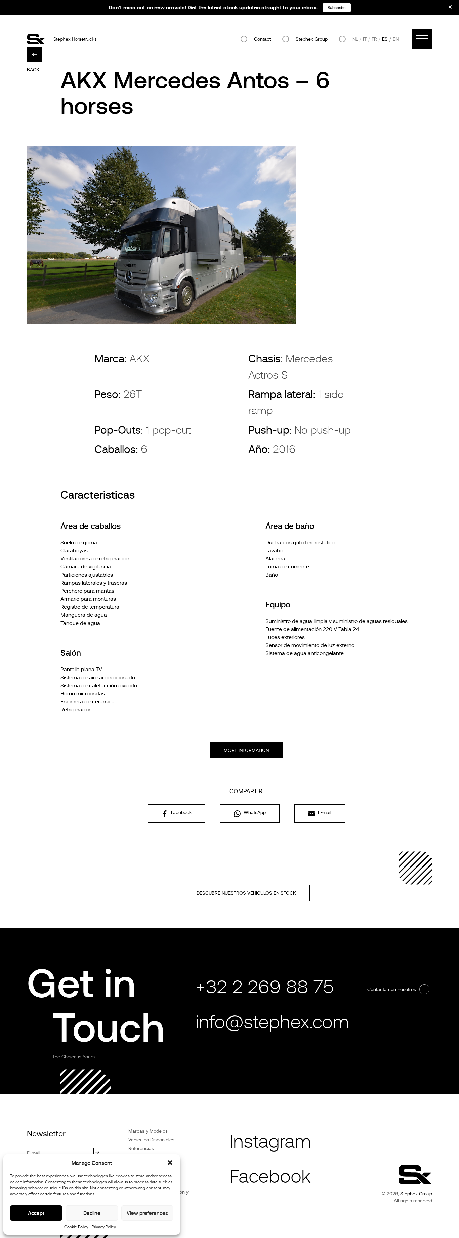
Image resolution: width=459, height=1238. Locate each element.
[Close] (445, 9)
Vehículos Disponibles (151, 1139)
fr (374, 39)
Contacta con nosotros (391, 989)
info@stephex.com (272, 1022)
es (385, 39)
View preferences (147, 1213)
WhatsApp (254, 812)
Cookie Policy (76, 1227)
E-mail (324, 812)
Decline (91, 1213)
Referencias (141, 1148)
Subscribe (337, 7)
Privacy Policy (104, 1227)
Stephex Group (312, 39)
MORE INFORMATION (246, 750)
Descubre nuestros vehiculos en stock (246, 893)
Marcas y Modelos (148, 1131)
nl (355, 39)
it (365, 39)
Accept (36, 1213)
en (396, 39)
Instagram (270, 1141)
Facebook (181, 812)
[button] (170, 1162)
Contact (262, 39)
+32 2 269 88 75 (265, 987)
